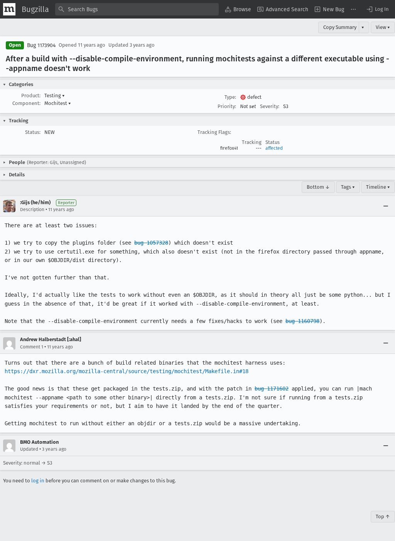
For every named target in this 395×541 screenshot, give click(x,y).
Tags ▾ (348, 187)
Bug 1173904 (41, 45)
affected (274, 148)
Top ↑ (383, 516)
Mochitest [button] (57, 103)
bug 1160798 (302, 321)
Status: (33, 132)
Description (32, 209)
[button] (377, 9)
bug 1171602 (272, 388)
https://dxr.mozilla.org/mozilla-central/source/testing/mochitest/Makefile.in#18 (126, 371)
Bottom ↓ (318, 187)
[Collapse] (386, 206)
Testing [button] (54, 95)
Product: (31, 95)
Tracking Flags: (214, 132)
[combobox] (137, 9)
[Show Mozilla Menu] (9, 9)
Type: (230, 97)
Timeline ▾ (378, 187)
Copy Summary (339, 27)
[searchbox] (137, 9)
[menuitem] (238, 9)
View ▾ (383, 27)
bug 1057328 (151, 243)
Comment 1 (31, 347)
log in (37, 481)
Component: (26, 103)
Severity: (269, 106)
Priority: (227, 106)
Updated (29, 449)
